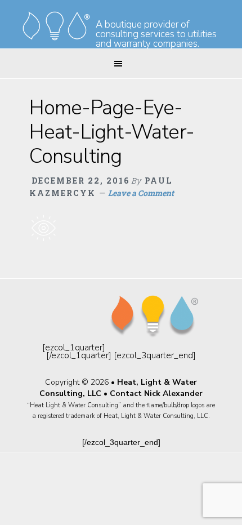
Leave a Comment (141, 193)
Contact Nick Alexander (156, 393)
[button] (121, 63)
